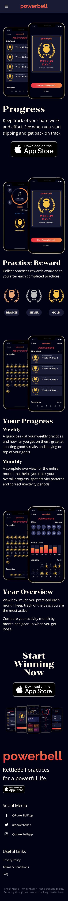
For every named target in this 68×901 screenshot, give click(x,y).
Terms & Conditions (16, 867)
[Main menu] (6, 6)
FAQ (5, 874)
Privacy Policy (12, 860)
